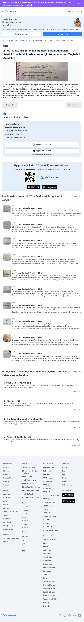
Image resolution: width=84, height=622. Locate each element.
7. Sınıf (24, 524)
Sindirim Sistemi (49, 592)
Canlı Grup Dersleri (29, 480)
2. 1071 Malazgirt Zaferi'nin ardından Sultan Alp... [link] (59, 40)
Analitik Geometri (49, 567)
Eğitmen (6, 471)
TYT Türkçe (47, 474)
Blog (63, 471)
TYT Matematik (48, 467)
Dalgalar (46, 574)
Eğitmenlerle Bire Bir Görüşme (29, 472)
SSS (63, 474)
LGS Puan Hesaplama (11, 542)
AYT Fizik (46, 485)
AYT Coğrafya (48, 499)
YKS (23, 540)
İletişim (64, 478)
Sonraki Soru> (74, 105)
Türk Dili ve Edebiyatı (11, 512)
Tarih (16, 40)
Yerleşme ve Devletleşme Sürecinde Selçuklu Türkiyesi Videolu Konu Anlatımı (41, 373)
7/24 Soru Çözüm (28, 467)
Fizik (5, 501)
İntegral (46, 546)
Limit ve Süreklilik (49, 539)
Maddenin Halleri (49, 588)
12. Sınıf (25, 507)
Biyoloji (6, 508)
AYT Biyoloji (47, 492)
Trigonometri (47, 564)
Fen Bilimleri (7, 522)
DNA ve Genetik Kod (50, 581)
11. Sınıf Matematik (49, 502)
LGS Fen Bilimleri (49, 513)
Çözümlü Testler (28, 494)
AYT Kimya (47, 488)
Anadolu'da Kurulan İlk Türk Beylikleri (31, 40)
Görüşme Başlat (23, 34)
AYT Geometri (48, 481)
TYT (23, 547)
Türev (45, 543)
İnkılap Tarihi (8, 526)
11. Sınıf (25, 510)
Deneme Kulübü (28, 483)
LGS (23, 551)
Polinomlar (47, 553)
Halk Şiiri (46, 602)
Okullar (6, 474)
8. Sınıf (25, 521)
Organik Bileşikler (49, 585)
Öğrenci (6, 467)
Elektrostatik (47, 571)
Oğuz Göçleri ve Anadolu (18, 383)
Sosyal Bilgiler (8, 529)
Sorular (11, 40)
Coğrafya (6, 519)
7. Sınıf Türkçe (48, 523)
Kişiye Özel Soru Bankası (31, 487)
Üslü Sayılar (47, 550)
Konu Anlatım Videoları (30, 490)
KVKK (64, 481)
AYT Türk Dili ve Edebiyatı (52, 495)
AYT (23, 544)
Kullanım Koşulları (68, 485)
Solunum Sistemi (49, 595)
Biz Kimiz (65, 467)
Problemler (47, 560)
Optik (45, 578)
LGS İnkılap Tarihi (49, 516)
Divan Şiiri (46, 606)
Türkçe (6, 515)
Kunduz (4, 40)
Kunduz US (7, 478)
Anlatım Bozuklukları (50, 599)
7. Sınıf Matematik (49, 520)
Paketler (6, 481)
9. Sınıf (25, 517)
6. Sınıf (25, 528)
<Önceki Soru (10, 105)
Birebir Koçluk (27, 476)
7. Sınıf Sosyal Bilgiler (51, 530)
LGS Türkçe (47, 509)
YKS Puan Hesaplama (11, 538)
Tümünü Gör (76, 196)
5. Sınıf (24, 531)
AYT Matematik (48, 478)
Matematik (7, 494)
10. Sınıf (25, 514)
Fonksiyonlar (47, 557)
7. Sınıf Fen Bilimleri (50, 527)
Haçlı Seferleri (13, 401)
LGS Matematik (48, 506)
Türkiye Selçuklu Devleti (19, 437)
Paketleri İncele (62, 34)
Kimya (5, 505)
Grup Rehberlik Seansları (31, 497)
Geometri (6, 498)
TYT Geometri (48, 471)
